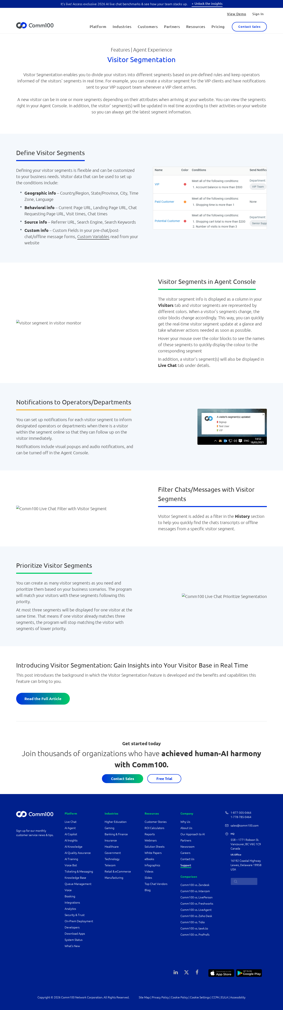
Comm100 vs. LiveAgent (196, 909)
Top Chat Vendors (156, 884)
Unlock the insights (209, 3)
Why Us (185, 821)
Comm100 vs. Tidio (192, 922)
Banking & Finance (116, 834)
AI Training (71, 859)
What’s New (72, 946)
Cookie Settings (200, 997)
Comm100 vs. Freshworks (196, 903)
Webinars (151, 840)
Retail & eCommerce (118, 871)
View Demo (236, 14)
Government (113, 853)
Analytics (70, 908)
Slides (148, 877)
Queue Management (78, 884)
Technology (112, 859)
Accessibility (238, 997)
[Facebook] (197, 972)
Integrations (72, 902)
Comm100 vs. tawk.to (194, 928)
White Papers (153, 853)
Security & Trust (75, 915)
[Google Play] (249, 972)
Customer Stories (156, 821)
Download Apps (75, 933)
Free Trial (164, 779)
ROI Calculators (154, 828)
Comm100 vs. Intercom (195, 891)
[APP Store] (221, 972)
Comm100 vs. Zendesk (194, 885)
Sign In (258, 14)
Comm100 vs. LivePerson (196, 897)
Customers (148, 26)
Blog (148, 890)
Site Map (144, 997)
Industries (122, 26)
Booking (70, 896)
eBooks (149, 859)
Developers (72, 927)
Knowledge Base (75, 877)
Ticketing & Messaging (79, 871)
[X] (186, 972)
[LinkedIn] (176, 972)
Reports (150, 834)
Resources (195, 26)
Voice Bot (71, 865)
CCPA (215, 997)
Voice (68, 890)
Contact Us (187, 859)
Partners (172, 26)
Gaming (109, 828)
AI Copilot (71, 834)
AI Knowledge (73, 846)
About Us (186, 828)
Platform (98, 26)
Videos (149, 871)
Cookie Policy (179, 997)
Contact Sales (249, 26)
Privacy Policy (160, 997)
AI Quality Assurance (78, 853)
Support (185, 865)
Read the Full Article (43, 699)
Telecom (110, 865)
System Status (73, 939)
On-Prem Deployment (79, 921)
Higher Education (116, 821)
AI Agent (70, 828)
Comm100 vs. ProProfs (194, 934)
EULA (224, 997)
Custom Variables (93, 236)
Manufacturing (114, 877)
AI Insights (71, 840)
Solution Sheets (154, 846)
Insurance (111, 840)
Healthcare (112, 846)
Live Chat (70, 821)
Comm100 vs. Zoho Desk (196, 916)
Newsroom (187, 846)
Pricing (218, 26)
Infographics (152, 865)
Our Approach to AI (192, 834)
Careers (185, 853)
